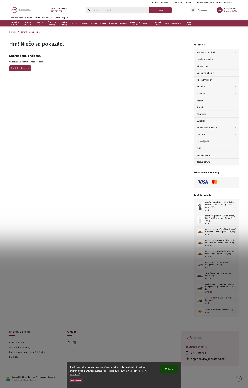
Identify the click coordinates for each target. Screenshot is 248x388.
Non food (201, 134)
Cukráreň (201, 120)
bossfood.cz (74, 343)
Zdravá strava (203, 161)
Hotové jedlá (203, 141)
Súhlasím (169, 369)
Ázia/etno (201, 114)
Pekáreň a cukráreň (206, 52)
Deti (199, 148)
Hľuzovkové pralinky (44, 17)
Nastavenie (76, 380)
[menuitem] (15, 23)
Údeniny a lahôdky (205, 73)
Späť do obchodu (20, 68)
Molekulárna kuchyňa (207, 127)
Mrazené (201, 86)
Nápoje (65, 17)
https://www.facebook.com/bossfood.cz (68, 343)
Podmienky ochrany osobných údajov (214, 2)
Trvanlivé (201, 93)
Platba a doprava (160, 2)
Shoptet (20, 380)
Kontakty (13, 357)
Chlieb (57, 17)
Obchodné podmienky (182, 2)
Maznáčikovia (203, 155)
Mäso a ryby (202, 66)
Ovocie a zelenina (205, 59)
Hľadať (161, 10)
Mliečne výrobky (204, 79)
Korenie (200, 107)
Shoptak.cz (33, 380)
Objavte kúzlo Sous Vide (21, 17)
